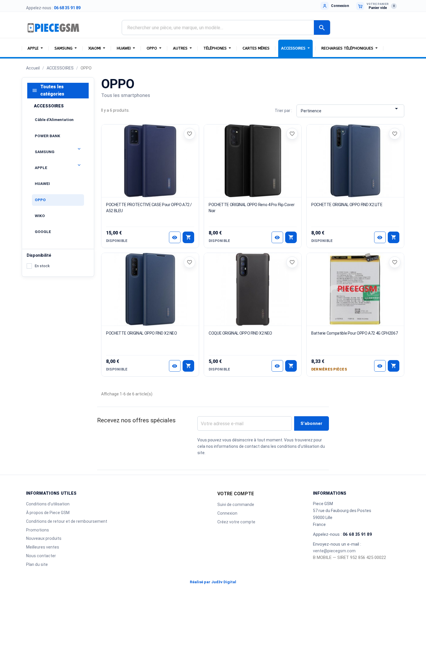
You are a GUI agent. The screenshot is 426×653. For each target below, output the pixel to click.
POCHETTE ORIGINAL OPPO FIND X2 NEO (141, 333)
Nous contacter (41, 555)
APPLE (41, 168)
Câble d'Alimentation (54, 120)
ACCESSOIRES (49, 106)
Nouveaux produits (43, 538)
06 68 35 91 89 (67, 7)
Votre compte (235, 493)
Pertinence (350, 109)
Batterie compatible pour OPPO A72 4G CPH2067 (354, 333)
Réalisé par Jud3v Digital (213, 582)
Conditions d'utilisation (48, 504)
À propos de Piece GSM (48, 512)
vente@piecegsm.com (334, 551)
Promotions (37, 530)
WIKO (40, 216)
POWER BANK (47, 136)
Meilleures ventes (42, 547)
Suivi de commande (235, 504)
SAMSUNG (44, 152)
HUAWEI (42, 183)
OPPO (40, 199)
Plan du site (37, 564)
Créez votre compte (236, 522)
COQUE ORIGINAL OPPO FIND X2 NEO (240, 333)
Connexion (227, 513)
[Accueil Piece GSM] (53, 27)
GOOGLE (43, 232)
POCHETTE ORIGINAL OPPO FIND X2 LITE (346, 204)
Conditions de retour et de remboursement (66, 521)
